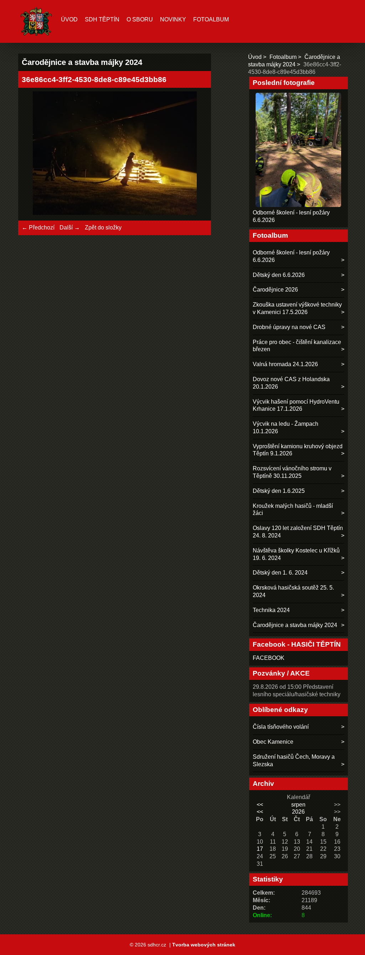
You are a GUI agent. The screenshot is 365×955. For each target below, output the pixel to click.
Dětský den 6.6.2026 (279, 275)
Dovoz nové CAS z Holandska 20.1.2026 (291, 383)
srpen (298, 805)
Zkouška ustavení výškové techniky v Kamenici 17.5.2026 (297, 308)
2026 (298, 812)
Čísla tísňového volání (281, 727)
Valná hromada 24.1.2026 (285, 364)
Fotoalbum (211, 19)
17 (260, 849)
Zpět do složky (103, 227)
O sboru (140, 19)
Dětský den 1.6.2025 (279, 491)
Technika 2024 (271, 610)
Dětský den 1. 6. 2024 (280, 573)
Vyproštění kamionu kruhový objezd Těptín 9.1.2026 (298, 450)
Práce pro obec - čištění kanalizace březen (297, 346)
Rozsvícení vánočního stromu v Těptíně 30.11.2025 (292, 472)
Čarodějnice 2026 (275, 290)
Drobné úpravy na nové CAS (289, 327)
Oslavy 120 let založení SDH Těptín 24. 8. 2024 (298, 532)
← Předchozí (38, 227)
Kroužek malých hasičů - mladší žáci (293, 509)
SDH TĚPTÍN (102, 19)
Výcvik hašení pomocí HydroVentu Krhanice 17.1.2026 (296, 405)
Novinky (173, 19)
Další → (70, 227)
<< (260, 805)
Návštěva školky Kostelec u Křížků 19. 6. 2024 (296, 554)
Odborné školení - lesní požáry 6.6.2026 (291, 256)
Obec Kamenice (273, 742)
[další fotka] (196, 154)
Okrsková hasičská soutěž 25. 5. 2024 (293, 591)
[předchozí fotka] (33, 154)
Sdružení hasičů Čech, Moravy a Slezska (294, 760)
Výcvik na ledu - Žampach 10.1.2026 (285, 427)
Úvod (69, 19)
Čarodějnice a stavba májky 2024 (295, 625)
